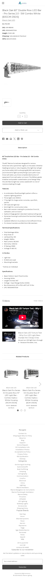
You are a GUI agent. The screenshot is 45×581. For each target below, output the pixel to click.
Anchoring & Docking (22, 465)
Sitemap (22, 459)
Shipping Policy (22, 508)
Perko (22, 535)
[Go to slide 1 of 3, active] (18, 410)
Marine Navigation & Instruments (22, 490)
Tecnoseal (22, 532)
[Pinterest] (22, 138)
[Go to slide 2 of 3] (21, 410)
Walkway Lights (22, 504)
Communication (22, 476)
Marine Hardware (22, 487)
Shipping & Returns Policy (22, 436)
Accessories (22, 506)
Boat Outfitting (22, 469)
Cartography (22, 474)
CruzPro (22, 478)
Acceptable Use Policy (22, 452)
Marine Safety (22, 494)
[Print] (11, 138)
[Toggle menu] (3, 3)
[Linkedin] (18, 138)
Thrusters (22, 497)
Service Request (22, 445)
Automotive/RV (22, 467)
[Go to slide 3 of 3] (25, 410)
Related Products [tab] (22, 357)
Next (40, 384)
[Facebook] (3, 138)
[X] (14, 138)
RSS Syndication (22, 456)
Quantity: (22, 113)
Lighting (22, 485)
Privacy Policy (22, 454)
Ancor (22, 516)
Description (22, 148)
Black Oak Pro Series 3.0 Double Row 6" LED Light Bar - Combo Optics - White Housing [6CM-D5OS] (31, 396)
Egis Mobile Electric (22, 530)
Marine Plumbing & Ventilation (23, 492)
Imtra (23, 483)
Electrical (22, 481)
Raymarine (22, 525)
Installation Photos (22, 450)
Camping (22, 471)
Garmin (22, 523)
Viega (22, 528)
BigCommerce (26, 573)
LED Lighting (22, 501)
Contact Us (22, 433)
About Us (22, 438)
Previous (3, 384)
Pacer (22, 521)
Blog (22, 440)
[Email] (7, 138)
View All (22, 537)
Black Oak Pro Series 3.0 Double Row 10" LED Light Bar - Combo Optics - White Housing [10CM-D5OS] (11, 396)
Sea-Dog (22, 514)
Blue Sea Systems (22, 519)
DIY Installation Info (22, 447)
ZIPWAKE (22, 499)
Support (22, 443)
